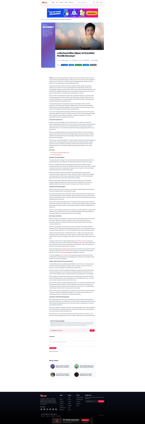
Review (69, 399)
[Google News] (41, 409)
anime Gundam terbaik (66, 255)
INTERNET (47, 19)
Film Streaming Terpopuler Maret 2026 (60, 152)
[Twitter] (50, 409)
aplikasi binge (66, 249)
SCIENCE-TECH (63, 407)
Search (77, 405)
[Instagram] (47, 409)
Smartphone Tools (79, 397)
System (101, 2)
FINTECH (61, 405)
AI (60, 397)
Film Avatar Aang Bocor (56, 154)
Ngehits (69, 403)
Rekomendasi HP (79, 399)
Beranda (42, 19)
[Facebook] (44, 409)
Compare (78, 401)
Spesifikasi (78, 403)
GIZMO (53, 2)
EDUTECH (61, 403)
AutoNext (70, 405)
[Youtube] (53, 409)
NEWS (66, 2)
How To (69, 401)
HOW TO (61, 2)
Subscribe (101, 401)
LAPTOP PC (71, 2)
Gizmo (69, 397)
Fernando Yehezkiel (64, 60)
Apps (69, 407)
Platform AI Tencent (82, 241)
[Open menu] (97, 2)
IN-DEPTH (62, 401)
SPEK (57, 2)
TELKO (61, 399)
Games (69, 409)
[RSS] (56, 409)
